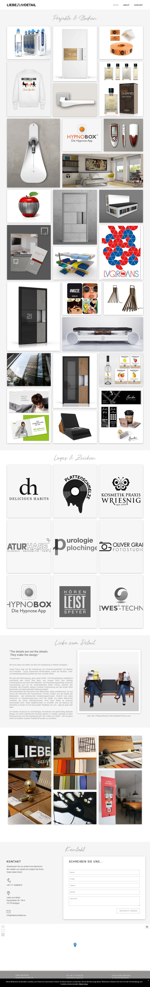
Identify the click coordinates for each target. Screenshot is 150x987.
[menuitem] (116, 5)
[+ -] (75, 947)
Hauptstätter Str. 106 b (16, 900)
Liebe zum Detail (13, 897)
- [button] (2, 929)
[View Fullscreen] (2, 934)
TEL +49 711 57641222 (74, 975)
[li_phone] (9, 883)
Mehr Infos (83, 984)
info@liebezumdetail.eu (16, 915)
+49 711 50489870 (14, 885)
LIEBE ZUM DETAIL (22, 975)
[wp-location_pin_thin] (8, 895)
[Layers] (147, 926)
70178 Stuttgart (13, 903)
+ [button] (2, 926)
